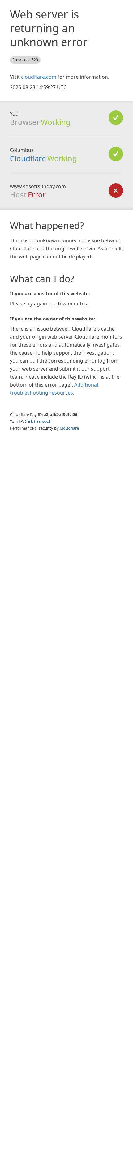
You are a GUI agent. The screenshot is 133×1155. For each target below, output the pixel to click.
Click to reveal (37, 421)
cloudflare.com (38, 76)
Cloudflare (28, 158)
